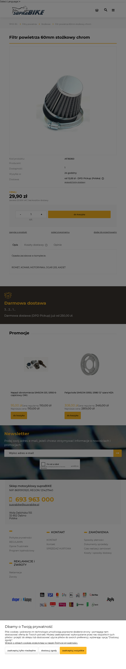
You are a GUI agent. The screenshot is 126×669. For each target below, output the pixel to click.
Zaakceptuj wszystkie (73, 650)
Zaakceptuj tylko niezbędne (21, 650)
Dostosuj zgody (49, 650)
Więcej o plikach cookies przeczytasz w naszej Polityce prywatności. (41, 643)
